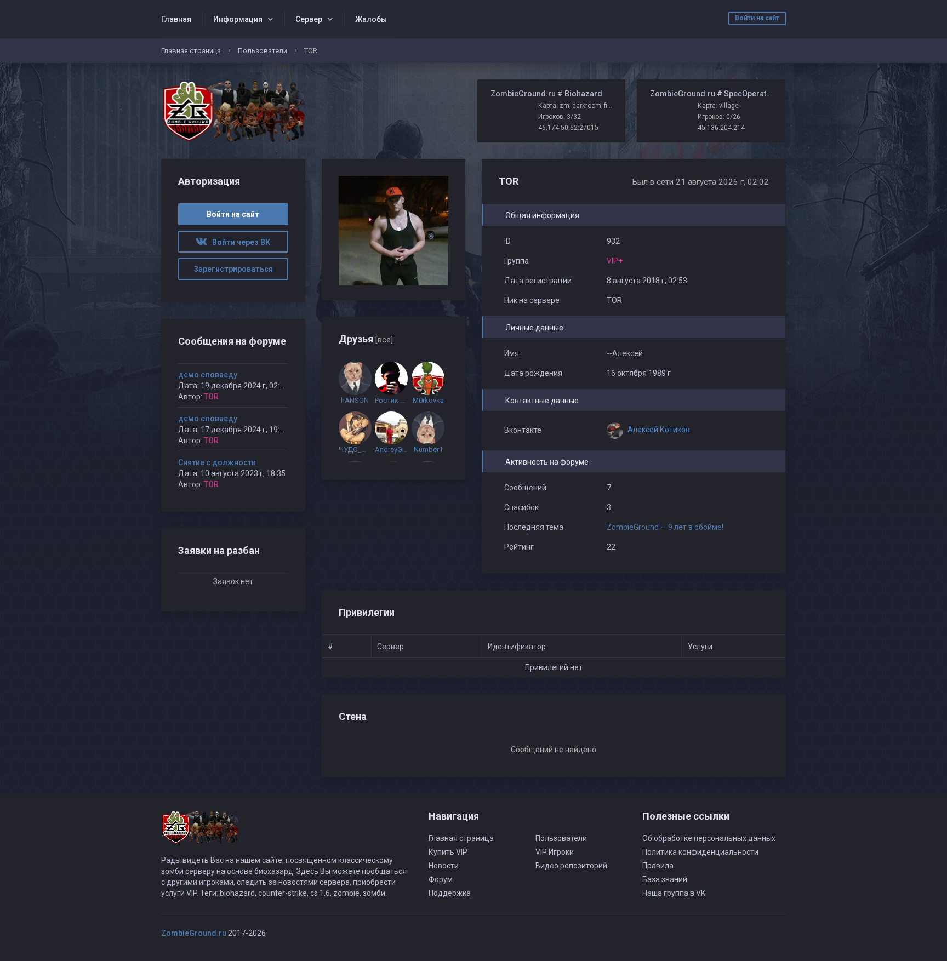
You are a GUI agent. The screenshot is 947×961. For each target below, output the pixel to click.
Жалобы (371, 19)
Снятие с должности (217, 462)
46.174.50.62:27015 (568, 127)
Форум (441, 879)
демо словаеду (207, 374)
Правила (658, 865)
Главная (176, 19)
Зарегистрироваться (233, 269)
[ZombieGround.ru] (233, 110)
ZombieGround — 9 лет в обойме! (666, 527)
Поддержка (450, 893)
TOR (211, 396)
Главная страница (191, 51)
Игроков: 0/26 (719, 117)
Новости (444, 865)
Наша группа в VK (673, 893)
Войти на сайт (757, 18)
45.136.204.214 (721, 127)
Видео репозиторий (571, 865)
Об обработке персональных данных (708, 838)
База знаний (664, 879)
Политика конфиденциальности (700, 852)
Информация (238, 19)
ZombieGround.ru (193, 933)
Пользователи (262, 51)
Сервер (308, 19)
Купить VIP (448, 852)
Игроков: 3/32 (559, 117)
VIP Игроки (554, 852)
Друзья (366, 339)
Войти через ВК (238, 242)
